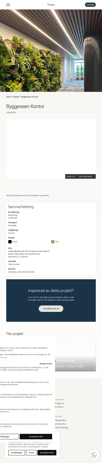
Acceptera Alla (47, 452)
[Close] (50, 341)
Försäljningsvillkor (58, 420)
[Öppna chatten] (94, 455)
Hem (8, 96)
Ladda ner (70, 176)
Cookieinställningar (59, 427)
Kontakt (90, 4)
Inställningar (16, 452)
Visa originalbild (85, 176)
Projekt (15, 96)
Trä (56, 241)
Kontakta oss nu (51, 308)
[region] (32, 444)
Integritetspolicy (58, 424)
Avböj (31, 452)
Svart (14, 241)
